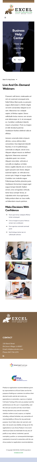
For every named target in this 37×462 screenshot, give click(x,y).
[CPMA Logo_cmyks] (18, 374)
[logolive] (18, 5)
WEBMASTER (18, 453)
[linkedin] (3, 356)
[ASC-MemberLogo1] (18, 361)
